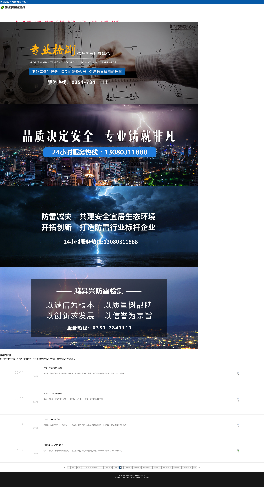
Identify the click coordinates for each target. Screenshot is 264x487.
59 (185, 467)
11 (80, 467)
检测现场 (93, 21)
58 (183, 467)
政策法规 (71, 21)
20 (98, 467)
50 (165, 467)
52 (169, 467)
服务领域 (104, 21)
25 (109, 467)
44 (151, 467)
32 (125, 467)
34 (129, 467)
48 (160, 467)
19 (96, 467)
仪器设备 (38, 21)
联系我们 (115, 21)
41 (145, 467)
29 (118, 467)
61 (189, 467)
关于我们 (27, 21)
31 (122, 467)
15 (88, 467)
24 (107, 467)
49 (163, 467)
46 (156, 467)
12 (82, 467)
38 (138, 467)
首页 (18, 21)
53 (171, 467)
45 (154, 467)
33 (127, 467)
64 (196, 467)
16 (90, 467)
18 (94, 467)
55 (176, 467)
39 (140, 467)
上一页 (64, 467)
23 (105, 467)
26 (111, 467)
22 (102, 467)
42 (147, 467)
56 (178, 467)
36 (134, 467)
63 (194, 467)
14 (86, 467)
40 (143, 467)
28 (116, 467)
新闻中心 (49, 21)
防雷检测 (60, 21)
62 (191, 467)
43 (149, 467)
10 (79, 467)
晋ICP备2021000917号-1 (141, 477)
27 (114, 467)
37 (136, 467)
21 (100, 467)
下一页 (199, 467)
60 (187, 467)
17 (92, 467)
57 (180, 467)
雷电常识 (82, 21)
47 (158, 467)
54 (174, 467)
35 (131, 467)
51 (167, 467)
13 (84, 467)
